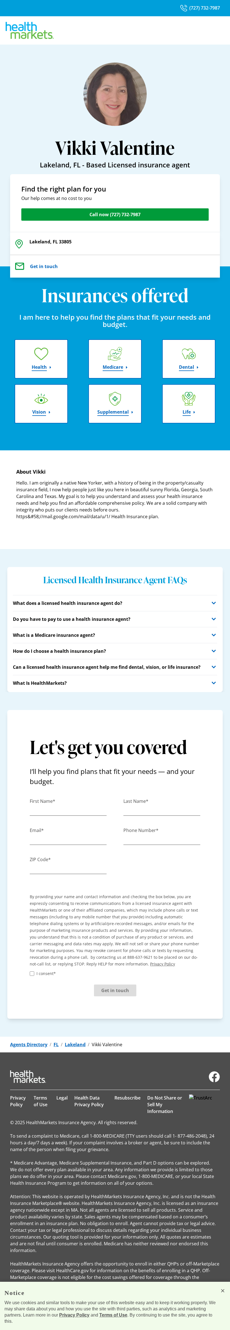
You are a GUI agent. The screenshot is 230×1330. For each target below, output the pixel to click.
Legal (62, 1098)
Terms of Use (40, 1101)
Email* (37, 830)
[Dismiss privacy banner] (223, 1291)
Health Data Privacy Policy (89, 1101)
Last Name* (135, 801)
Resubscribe (127, 1098)
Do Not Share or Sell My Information (164, 1104)
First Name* (42, 801)
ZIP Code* (40, 859)
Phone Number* (140, 830)
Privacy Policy (18, 1101)
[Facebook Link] (214, 1076)
